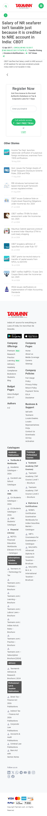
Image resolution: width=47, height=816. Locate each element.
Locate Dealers (31, 418)
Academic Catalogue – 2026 (13, 470)
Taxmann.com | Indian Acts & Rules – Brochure (13, 627)
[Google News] (29, 772)
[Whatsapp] (17, 772)
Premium (11, 351)
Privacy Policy (31, 384)
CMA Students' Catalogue (11, 521)
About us (29, 354)
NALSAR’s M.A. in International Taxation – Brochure (31, 573)
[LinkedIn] (9, 772)
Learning (11, 361)
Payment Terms (32, 391)
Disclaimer (29, 398)
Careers (28, 360)
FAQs (27, 428)
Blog (9, 380)
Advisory (11, 364)
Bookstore (11, 374)
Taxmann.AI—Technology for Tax (14, 572)
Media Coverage (32, 357)
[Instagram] (33, 772)
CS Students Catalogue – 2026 (14, 511)
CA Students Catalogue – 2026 (14, 500)
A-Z (8, 408)
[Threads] (9, 776)
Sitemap (28, 364)
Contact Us (30, 431)
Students (11, 377)
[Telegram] (21, 772)
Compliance (12, 371)
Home (27, 351)
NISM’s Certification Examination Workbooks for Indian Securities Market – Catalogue (32, 520)
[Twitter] (13, 772)
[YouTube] (25, 772)
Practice (10, 357)
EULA (27, 394)
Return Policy (31, 388)
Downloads (30, 435)
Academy (11, 367)
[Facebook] (13, 776)
